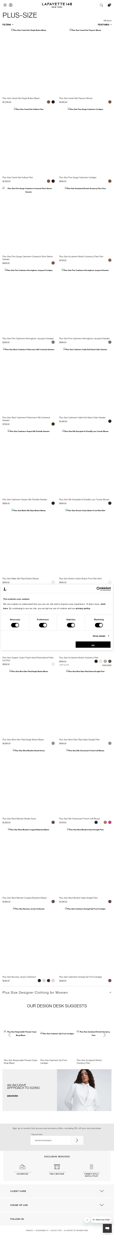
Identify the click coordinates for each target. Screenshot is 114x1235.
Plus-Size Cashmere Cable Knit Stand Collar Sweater (82, 417)
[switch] (43, 625)
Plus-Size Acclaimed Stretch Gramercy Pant (78, 657)
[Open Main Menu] (5, 5)
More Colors (106, 665)
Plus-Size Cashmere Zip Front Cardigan (53, 1061)
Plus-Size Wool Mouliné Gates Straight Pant (78, 897)
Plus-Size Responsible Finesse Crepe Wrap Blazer (20, 1061)
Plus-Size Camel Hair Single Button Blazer (21, 98)
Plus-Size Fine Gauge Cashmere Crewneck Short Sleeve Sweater (28, 257)
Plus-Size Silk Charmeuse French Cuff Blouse (79, 818)
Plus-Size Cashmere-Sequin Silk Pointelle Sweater (25, 499)
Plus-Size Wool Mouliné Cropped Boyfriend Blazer (25, 897)
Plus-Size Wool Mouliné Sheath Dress (19, 818)
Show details (99, 636)
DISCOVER (12, 1096)
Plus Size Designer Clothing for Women (35, 992)
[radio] (48, 102)
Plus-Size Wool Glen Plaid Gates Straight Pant (79, 739)
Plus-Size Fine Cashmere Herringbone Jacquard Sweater (84, 338)
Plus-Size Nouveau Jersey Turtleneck (19, 977)
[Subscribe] (77, 1140)
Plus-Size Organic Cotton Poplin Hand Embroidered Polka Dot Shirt (28, 659)
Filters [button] (7, 24)
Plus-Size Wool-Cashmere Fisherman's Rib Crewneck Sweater (26, 418)
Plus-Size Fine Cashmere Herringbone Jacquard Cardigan (28, 338)
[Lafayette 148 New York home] (57, 5)
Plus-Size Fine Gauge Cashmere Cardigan (77, 177)
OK (93, 645)
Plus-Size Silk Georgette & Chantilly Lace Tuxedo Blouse (84, 499)
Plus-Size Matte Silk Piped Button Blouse (21, 578)
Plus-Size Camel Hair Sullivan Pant (18, 177)
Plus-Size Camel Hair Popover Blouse (75, 98)
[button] (10, 5)
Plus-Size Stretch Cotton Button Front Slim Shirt (80, 578)
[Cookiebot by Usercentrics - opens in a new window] (98, 589)
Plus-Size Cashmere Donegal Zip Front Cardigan (80, 977)
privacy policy (83, 608)
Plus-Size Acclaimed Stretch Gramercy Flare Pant (81, 256)
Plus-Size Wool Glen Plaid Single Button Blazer (23, 739)
